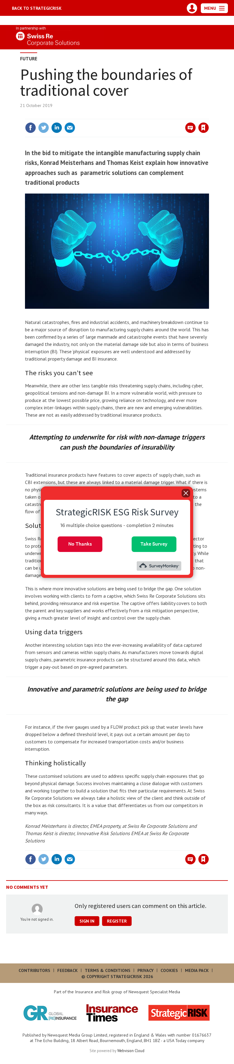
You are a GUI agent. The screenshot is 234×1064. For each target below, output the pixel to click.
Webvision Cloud (130, 1050)
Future (28, 58)
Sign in (131, 115)
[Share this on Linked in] (56, 127)
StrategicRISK (37, 8)
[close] (208, 115)
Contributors (34, 970)
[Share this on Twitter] (43, 127)
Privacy (145, 970)
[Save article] (203, 127)
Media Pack (197, 970)
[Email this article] (69, 127)
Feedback (67, 970)
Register (117, 921)
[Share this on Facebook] (30, 127)
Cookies (169, 970)
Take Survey (154, 544)
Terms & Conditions (107, 970)
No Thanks (80, 544)
